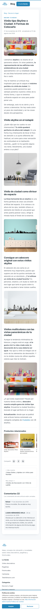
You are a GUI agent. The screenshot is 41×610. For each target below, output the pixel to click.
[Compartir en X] (23, 461)
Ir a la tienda (23, 4)
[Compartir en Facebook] (18, 461)
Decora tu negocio (8, 589)
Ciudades (26, 420)
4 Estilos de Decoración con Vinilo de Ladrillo (18, 483)
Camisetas (5, 574)
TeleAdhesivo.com (8, 578)
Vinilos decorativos (8, 563)
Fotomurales (6, 570)
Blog (5, 13)
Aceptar (11, 606)
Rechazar (30, 606)
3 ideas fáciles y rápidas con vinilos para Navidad (19, 472)
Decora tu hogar (13, 13)
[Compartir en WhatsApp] (14, 461)
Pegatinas (5, 567)
